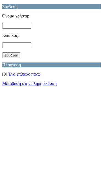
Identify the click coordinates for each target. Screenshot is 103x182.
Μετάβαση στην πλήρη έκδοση (29, 83)
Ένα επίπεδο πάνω (24, 74)
